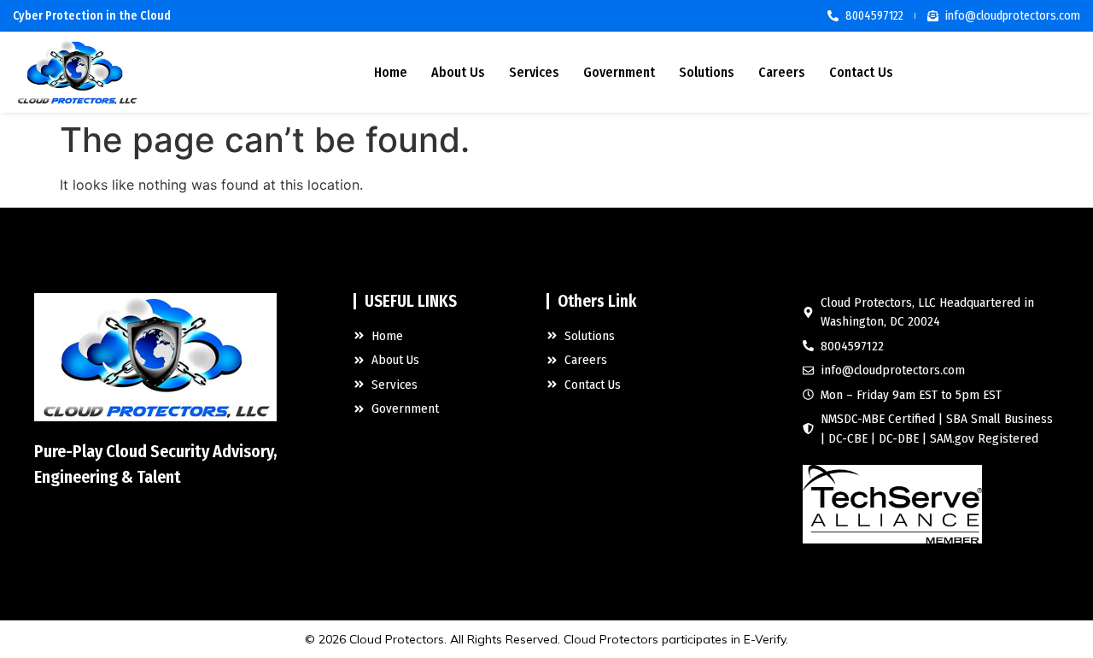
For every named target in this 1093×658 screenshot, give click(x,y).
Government (619, 72)
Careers (781, 72)
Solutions (706, 72)
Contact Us (861, 72)
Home (390, 72)
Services (534, 72)
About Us (458, 72)
